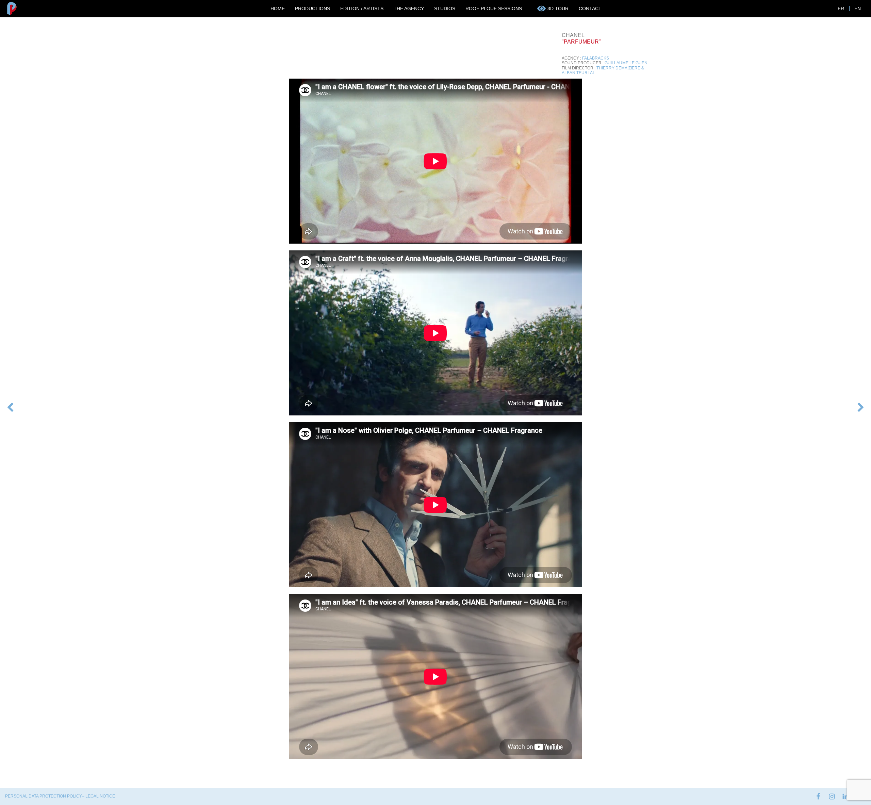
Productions (312, 8)
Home (277, 8)
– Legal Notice (98, 796)
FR (841, 8)
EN (857, 8)
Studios (444, 8)
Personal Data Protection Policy (43, 796)
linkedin (845, 796)
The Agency (409, 8)
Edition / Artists (361, 8)
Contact (590, 8)
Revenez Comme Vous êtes (860, 408)
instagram (832, 796)
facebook (818, 796)
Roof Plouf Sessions (493, 8)
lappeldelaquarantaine (10, 405)
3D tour (558, 8)
